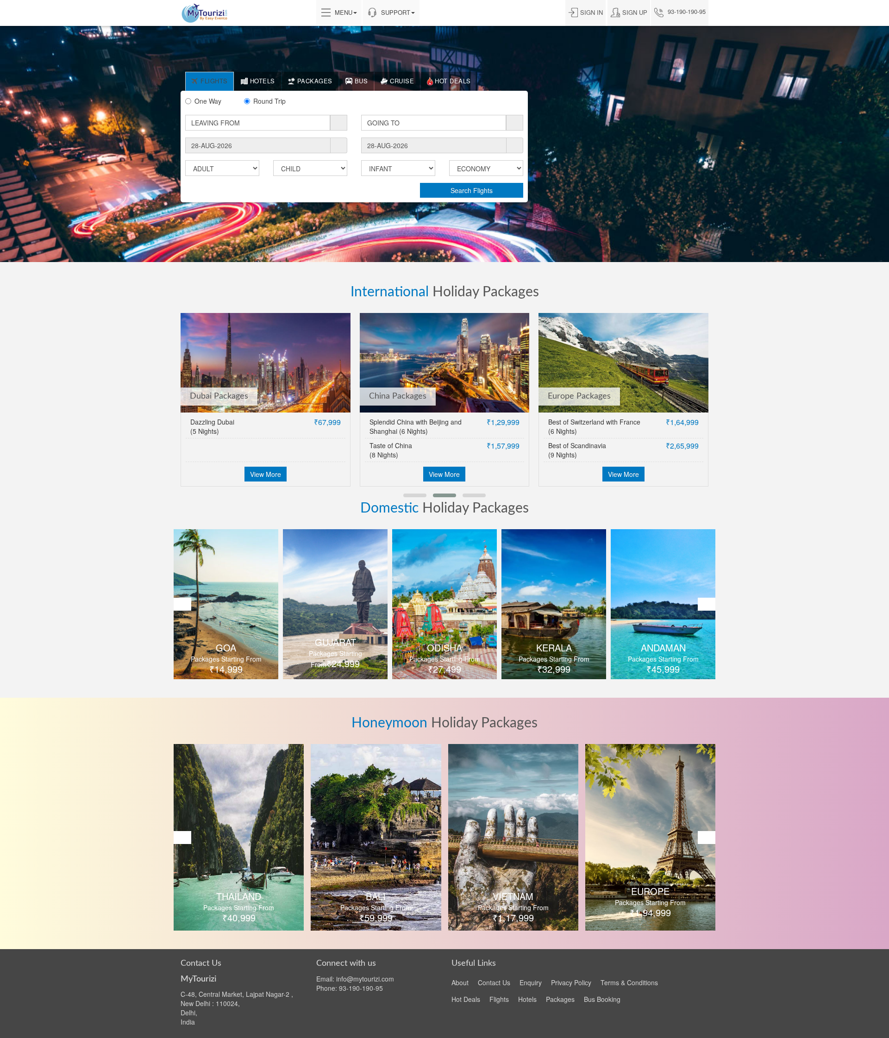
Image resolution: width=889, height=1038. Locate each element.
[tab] (209, 81)
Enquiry (531, 982)
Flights (499, 999)
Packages (560, 999)
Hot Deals (465, 999)
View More (265, 474)
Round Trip (269, 101)
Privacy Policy (571, 982)
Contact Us (494, 982)
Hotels (527, 999)
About (460, 982)
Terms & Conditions (629, 982)
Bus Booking (602, 999)
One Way (207, 101)
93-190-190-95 (686, 11)
